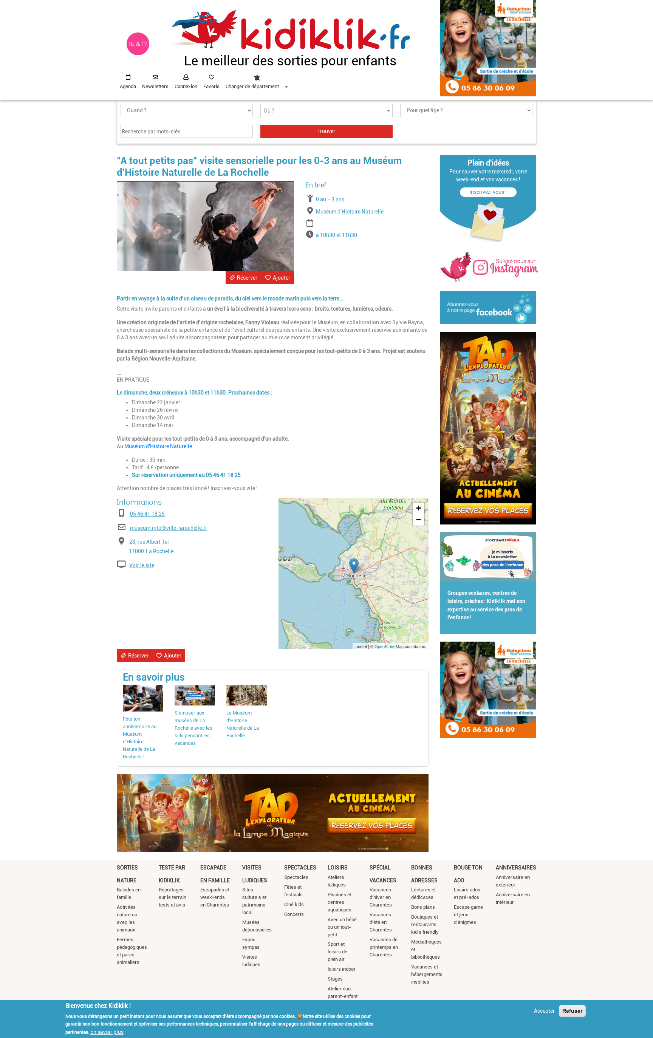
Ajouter (281, 278)
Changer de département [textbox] (252, 86)
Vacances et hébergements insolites (427, 974)
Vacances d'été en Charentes (381, 922)
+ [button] (418, 508)
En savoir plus (107, 1032)
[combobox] (257, 79)
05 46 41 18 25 (147, 514)
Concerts (294, 914)
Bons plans (423, 907)
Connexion (186, 86)
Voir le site (141, 565)
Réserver (247, 278)
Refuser (572, 1011)
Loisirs (338, 868)
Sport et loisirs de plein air (337, 951)
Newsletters (155, 86)
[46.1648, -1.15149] (354, 566)
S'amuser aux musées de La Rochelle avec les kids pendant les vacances (193, 728)
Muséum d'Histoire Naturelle (158, 446)
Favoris (211, 86)
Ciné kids (294, 904)
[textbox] (326, 111)
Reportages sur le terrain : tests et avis (174, 897)
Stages (335, 979)
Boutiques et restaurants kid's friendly (425, 924)
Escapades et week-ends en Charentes (214, 897)
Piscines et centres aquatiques (339, 902)
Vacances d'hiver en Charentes (381, 897)
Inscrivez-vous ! (488, 192)
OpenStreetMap (389, 646)
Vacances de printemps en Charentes (384, 947)
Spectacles (300, 868)
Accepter (544, 1011)
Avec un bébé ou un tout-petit (342, 927)
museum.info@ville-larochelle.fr (168, 528)
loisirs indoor (342, 969)
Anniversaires (516, 868)
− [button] (418, 519)
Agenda (128, 86)
